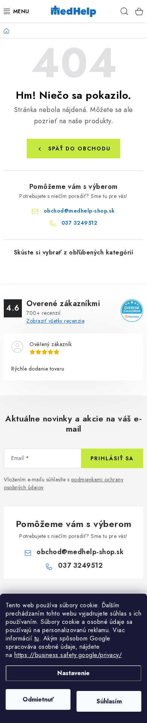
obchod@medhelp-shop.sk (79, 210)
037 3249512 (79, 223)
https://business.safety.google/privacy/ (68, 655)
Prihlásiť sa (112, 458)
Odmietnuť (38, 699)
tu (36, 638)
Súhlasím (109, 701)
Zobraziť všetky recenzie (55, 321)
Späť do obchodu (79, 148)
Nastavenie (73, 673)
